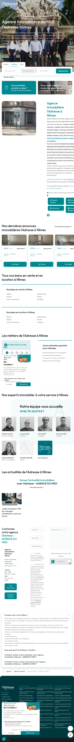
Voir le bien (15, 264)
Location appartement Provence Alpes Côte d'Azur (63, 724)
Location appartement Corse (62, 727)
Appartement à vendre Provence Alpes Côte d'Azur (45, 724)
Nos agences (5, 694)
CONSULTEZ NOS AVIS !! (55, 179)
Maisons (8, 294)
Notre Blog (4, 701)
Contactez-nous (6, 696)
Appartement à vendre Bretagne (45, 695)
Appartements (41, 294)
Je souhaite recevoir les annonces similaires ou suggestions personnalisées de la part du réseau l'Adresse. (37, 557)
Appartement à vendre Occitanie (45, 717)
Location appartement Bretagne (63, 695)
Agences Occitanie (19, 671)
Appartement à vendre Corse (44, 727)
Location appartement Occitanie (63, 717)
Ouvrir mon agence (6, 699)
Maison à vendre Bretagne (25, 695)
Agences (8, 671)
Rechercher (63, 71)
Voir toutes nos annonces (62, 227)
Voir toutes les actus (36, 487)
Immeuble (40, 299)
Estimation (55, 208)
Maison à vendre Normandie (26, 698)
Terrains (39, 297)
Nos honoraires (11, 587)
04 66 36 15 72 (10, 566)
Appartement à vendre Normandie (45, 698)
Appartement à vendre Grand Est (45, 704)
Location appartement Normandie (63, 698)
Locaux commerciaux (12, 299)
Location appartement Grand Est (63, 704)
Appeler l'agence (54, 201)
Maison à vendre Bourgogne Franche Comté (26, 692)
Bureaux (9, 297)
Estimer (6, 64)
